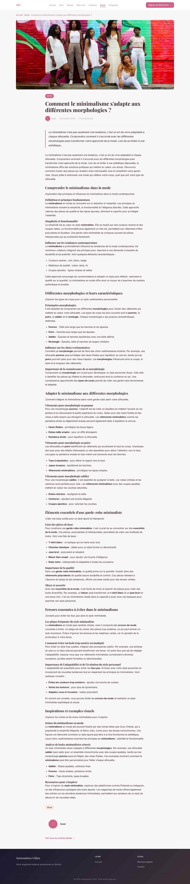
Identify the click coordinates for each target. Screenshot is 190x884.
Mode (102, 5)
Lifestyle (93, 5)
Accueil (52, 5)
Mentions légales (145, 862)
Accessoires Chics (28, 858)
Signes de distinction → (160, 5)
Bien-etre (81, 5)
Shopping (113, 5)
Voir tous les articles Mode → (60, 838)
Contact (141, 867)
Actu (61, 5)
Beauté (70, 5)
